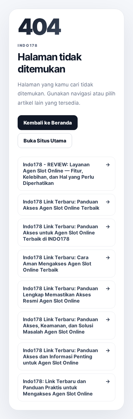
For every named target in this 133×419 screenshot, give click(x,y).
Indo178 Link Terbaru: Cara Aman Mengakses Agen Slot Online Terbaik (66, 263)
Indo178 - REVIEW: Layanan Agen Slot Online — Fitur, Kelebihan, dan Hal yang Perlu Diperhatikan (66, 173)
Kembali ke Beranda (48, 123)
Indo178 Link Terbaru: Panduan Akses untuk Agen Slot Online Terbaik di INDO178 (66, 232)
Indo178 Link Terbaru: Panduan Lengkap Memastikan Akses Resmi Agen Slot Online (66, 294)
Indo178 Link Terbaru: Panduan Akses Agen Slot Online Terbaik (66, 205)
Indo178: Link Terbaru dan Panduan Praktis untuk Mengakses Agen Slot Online (66, 387)
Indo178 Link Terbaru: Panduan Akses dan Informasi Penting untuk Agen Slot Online (66, 356)
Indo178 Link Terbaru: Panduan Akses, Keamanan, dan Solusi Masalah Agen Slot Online (66, 325)
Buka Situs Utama (45, 140)
